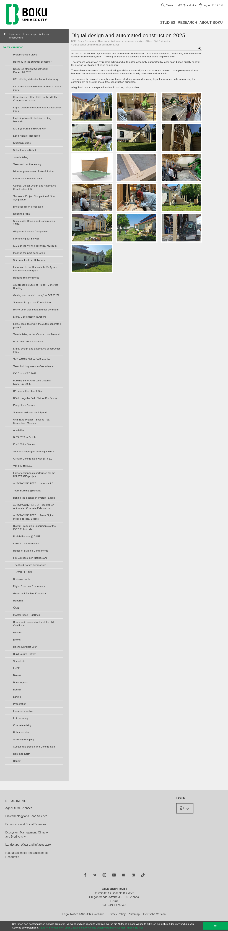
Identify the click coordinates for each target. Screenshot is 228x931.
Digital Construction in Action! (29, 316)
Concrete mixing (22, 725)
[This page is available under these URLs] (199, 48)
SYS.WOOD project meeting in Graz (33, 451)
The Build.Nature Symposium (29, 564)
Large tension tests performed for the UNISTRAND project (34, 474)
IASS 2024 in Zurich (24, 437)
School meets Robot (24, 150)
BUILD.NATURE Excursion (28, 341)
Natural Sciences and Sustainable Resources (26, 854)
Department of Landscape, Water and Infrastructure (29, 36)
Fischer (17, 632)
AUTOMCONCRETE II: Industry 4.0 (33, 483)
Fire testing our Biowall (26, 238)
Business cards (21, 579)
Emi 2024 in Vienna (24, 444)
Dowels (17, 696)
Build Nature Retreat (24, 653)
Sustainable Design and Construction (34, 746)
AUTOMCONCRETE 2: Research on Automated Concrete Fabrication (33, 506)
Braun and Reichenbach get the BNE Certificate (34, 624)
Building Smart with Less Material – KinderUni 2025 (33, 382)
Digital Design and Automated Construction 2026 (37, 109)
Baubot (17, 760)
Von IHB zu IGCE (22, 465)
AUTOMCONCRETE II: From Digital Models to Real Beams (33, 517)
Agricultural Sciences (18, 808)
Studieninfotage (22, 142)
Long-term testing (23, 711)
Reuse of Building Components (30, 550)
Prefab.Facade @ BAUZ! (27, 536)
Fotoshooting (20, 718)
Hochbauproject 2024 (25, 646)
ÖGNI (16, 607)
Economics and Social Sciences (25, 824)
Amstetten (19, 430)
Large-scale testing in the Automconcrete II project (37, 325)
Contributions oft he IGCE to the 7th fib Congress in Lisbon (35, 99)
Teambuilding (20, 157)
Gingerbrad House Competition (30, 231)
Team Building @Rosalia (27, 490)
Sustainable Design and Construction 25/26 (34, 223)
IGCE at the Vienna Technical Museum (35, 245)
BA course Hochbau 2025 (27, 391)
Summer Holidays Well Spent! (30, 412)
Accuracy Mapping (23, 739)
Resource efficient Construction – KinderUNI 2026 (32, 70)
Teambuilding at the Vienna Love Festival (36, 334)
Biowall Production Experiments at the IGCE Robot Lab (34, 527)
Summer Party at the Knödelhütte (32, 302)
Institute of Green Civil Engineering (153, 41)
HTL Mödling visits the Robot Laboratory (35, 79)
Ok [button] (215, 926)
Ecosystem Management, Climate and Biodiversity (26, 834)
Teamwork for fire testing (27, 164)
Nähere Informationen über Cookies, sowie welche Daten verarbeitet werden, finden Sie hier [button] (91, 927)
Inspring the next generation (29, 252)
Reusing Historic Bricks (26, 277)
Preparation (19, 703)
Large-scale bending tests (27, 178)
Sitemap (134, 914)
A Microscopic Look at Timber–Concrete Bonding (35, 286)
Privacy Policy (117, 914)
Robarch (18, 600)
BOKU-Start (76, 41)
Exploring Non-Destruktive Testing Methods (32, 120)
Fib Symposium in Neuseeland (30, 557)
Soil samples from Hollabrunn (29, 260)
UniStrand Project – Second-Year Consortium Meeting (31, 421)
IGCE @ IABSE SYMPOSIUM (29, 128)
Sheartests (19, 661)
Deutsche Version (154, 914)
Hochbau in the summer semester (32, 61)
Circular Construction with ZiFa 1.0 (32, 458)
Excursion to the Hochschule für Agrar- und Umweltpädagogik (35, 269)
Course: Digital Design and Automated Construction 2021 (34, 187)
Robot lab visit (21, 732)
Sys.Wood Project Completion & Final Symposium (34, 198)
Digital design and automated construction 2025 (37, 350)
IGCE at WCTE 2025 (25, 373)
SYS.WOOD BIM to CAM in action (32, 359)
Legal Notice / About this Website (83, 914)
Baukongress (20, 682)
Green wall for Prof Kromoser (29, 593)
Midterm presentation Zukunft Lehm (33, 171)
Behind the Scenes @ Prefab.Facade (34, 497)
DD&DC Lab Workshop (26, 543)
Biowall (17, 639)
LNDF (16, 668)
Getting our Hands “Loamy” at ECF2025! (36, 295)
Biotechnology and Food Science (26, 816)
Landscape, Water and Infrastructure (28, 844)
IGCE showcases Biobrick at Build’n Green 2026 (37, 88)
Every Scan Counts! (24, 405)
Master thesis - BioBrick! (26, 614)
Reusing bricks (21, 213)
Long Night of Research (26, 135)
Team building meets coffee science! (33, 366)
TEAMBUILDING (22, 572)
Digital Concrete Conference (29, 586)
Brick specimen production (28, 206)
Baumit (17, 675)
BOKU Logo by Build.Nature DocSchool (35, 398)
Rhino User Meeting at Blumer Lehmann (36, 309)
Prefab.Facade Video (25, 54)
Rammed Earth (21, 753)
